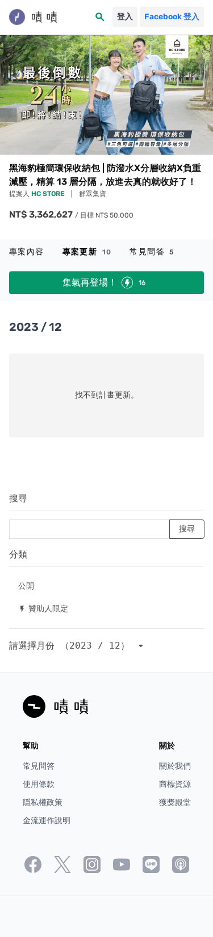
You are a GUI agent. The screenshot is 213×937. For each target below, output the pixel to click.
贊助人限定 (43, 608)
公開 (26, 585)
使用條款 (39, 784)
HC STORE (48, 194)
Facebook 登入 (171, 17)
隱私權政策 (42, 802)
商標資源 (175, 784)
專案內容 (26, 252)
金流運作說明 (46, 820)
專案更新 (87, 252)
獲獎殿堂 (175, 802)
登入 (125, 17)
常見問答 (152, 252)
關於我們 (175, 766)
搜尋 (18, 498)
